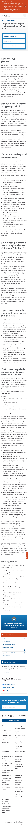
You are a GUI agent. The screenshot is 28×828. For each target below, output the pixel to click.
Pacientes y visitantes (20, 751)
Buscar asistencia (5, 672)
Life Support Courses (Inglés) (20, 736)
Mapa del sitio (9, 824)
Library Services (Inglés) (20, 728)
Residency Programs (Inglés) (19, 747)
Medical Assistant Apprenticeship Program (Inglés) (20, 742)
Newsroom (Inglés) (6, 735)
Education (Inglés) (19, 726)
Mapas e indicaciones (20, 754)
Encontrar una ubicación (10, 46)
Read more (5, 638)
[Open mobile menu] (24, 15)
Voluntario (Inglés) (19, 791)
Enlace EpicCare (5, 803)
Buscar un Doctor (8, 41)
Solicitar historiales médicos (9, 644)
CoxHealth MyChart (7, 655)
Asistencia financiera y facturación (10, 650)
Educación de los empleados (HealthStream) (6, 782)
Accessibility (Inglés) (17, 824)
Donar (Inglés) (18, 761)
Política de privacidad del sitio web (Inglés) (14, 822)
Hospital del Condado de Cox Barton (7, 764)
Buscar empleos (18, 780)
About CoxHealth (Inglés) (6, 727)
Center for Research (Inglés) (6, 739)
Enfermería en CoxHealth (18, 783)
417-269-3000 (22, 716)
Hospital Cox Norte (6, 768)
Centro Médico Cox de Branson (7, 757)
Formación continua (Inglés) (6, 811)
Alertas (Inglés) (5, 742)
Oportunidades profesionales (9, 652)
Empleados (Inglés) (6, 775)
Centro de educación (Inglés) (20, 732)
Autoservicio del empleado (6, 788)
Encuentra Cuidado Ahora (10, 36)
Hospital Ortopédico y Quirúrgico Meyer (7, 771)
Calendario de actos (6, 730)
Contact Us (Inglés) (14, 720)
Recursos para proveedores (5, 800)
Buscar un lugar (18, 759)
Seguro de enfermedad (8, 647)
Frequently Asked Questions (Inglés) (19, 795)
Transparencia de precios (19, 767)
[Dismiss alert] (25, 6)
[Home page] (6, 15)
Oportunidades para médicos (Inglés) (19, 788)
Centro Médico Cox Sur (7, 754)
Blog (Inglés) (4, 733)
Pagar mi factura (18, 756)
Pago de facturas (6, 641)
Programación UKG (6, 778)
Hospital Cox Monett (7, 761)
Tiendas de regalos (19, 764)
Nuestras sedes (5, 751)
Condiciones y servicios (8, 20)
